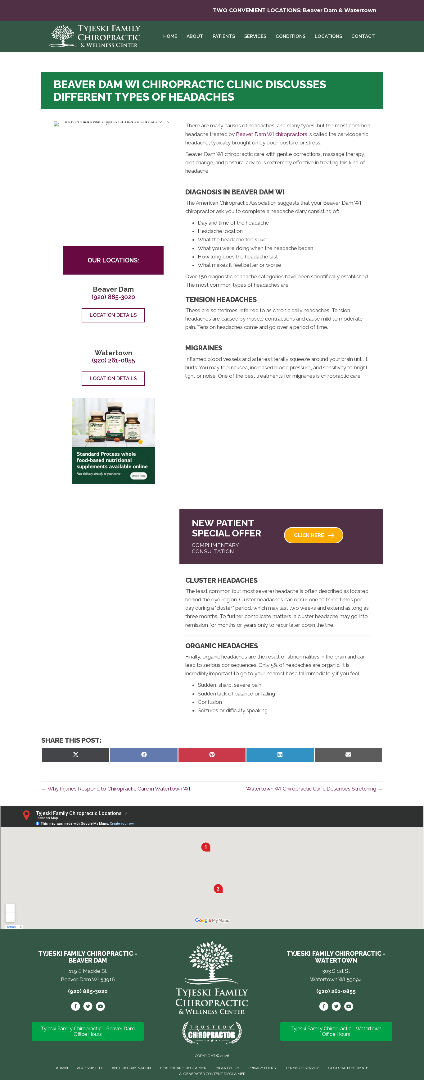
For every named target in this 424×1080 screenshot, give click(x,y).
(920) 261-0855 (113, 360)
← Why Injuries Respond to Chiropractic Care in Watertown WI (115, 789)
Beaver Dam (320, 10)
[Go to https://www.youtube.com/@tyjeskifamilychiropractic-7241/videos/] (348, 1007)
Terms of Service (302, 1068)
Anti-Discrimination (131, 1068)
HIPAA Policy (227, 1068)
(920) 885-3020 (113, 297)
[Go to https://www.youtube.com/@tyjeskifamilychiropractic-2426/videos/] (100, 1007)
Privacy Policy (262, 1068)
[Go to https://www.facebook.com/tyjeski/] (75, 1007)
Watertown (360, 10)
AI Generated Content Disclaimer (212, 1074)
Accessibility (90, 1068)
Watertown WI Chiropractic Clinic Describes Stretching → (314, 789)
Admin (62, 1068)
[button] (313, 535)
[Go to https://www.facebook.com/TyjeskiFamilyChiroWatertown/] (323, 1007)
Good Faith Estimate (348, 1068)
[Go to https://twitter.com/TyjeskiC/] (87, 1007)
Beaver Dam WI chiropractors (271, 134)
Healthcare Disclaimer (183, 1068)
